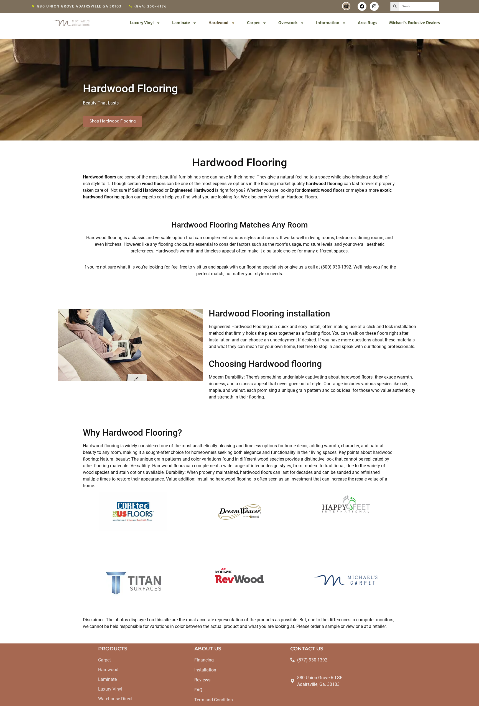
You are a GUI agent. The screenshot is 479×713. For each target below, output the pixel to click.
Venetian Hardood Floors (292, 197)
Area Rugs (367, 22)
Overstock (287, 22)
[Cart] (346, 6)
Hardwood (218, 22)
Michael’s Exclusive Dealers (414, 22)
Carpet (253, 22)
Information (327, 22)
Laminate (181, 22)
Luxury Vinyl (142, 22)
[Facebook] (362, 6)
